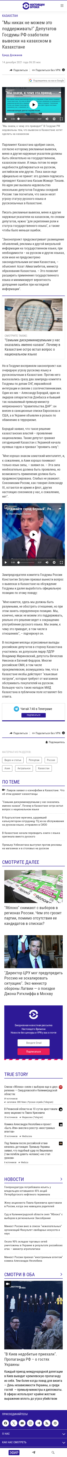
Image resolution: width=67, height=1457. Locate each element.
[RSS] (46, 1423)
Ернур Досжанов (12, 55)
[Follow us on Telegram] (38, 1423)
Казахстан (10, 16)
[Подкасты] (55, 1423)
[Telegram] (33, 1452)
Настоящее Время (20, 513)
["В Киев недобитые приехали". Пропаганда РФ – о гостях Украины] (33, 1315)
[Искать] (53, 1452)
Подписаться (33, 715)
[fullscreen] (61, 118)
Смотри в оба (19, 1274)
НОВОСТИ (14, 1179)
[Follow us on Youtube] (22, 1423)
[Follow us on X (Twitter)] (13, 1423)
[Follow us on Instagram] (30, 1423)
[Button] (19, 70)
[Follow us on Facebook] (5, 1423)
